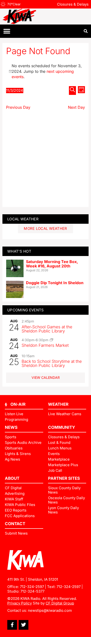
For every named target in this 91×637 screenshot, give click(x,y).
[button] (6, 31)
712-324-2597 (32, 586)
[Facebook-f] (12, 625)
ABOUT (12, 478)
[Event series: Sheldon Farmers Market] (51, 339)
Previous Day (18, 107)
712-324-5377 (32, 591)
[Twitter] (23, 625)
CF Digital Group (60, 603)
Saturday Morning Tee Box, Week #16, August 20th (52, 263)
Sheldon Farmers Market (45, 345)
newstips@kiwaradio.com (50, 610)
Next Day (76, 107)
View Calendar (46, 377)
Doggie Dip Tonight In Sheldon (54, 282)
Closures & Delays (73, 4)
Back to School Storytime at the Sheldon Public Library (52, 363)
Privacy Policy (19, 603)
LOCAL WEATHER (23, 219)
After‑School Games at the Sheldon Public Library (47, 328)
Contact (15, 523)
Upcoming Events (25, 310)
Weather (58, 404)
